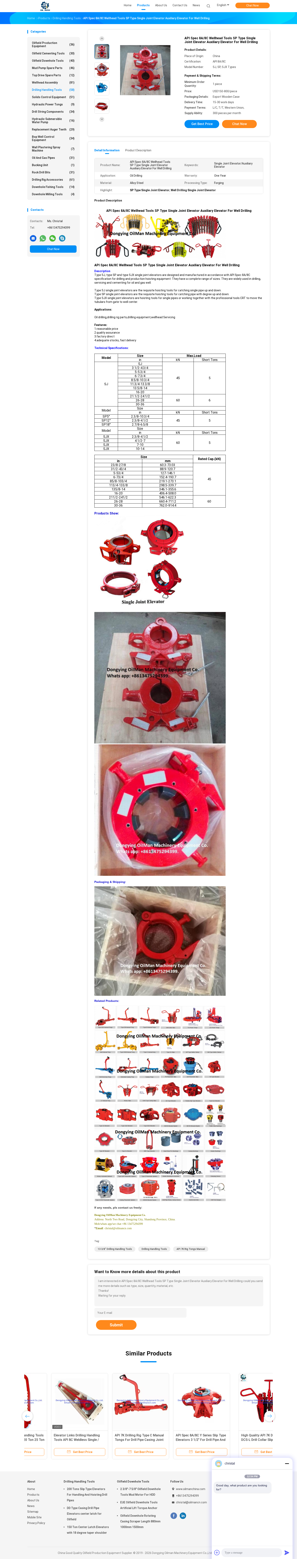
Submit (116, 1324)
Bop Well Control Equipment (53, 138)
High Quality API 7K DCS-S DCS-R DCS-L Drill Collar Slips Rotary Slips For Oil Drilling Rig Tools (54, 1439)
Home (31, 1489)
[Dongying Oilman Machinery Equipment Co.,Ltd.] (45, 6)
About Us (33, 1500)
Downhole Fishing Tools (53, 187)
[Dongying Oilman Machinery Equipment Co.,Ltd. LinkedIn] (183, 1515)
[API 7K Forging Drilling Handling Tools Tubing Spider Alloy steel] (178, 1401)
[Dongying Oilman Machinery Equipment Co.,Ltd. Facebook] (173, 1515)
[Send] (287, 1552)
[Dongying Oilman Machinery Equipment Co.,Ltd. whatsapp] (43, 238)
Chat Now (252, 5)
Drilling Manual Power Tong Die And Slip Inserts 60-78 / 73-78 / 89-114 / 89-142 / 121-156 (117, 1439)
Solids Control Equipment (53, 97)
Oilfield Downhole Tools (53, 60)
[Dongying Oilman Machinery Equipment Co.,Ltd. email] (33, 238)
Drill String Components (53, 111)
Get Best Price (202, 124)
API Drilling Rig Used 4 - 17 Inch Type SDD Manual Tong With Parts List (238, 1439)
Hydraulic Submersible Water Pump (53, 120)
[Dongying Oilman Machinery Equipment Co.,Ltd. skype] (62, 238)
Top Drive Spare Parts (53, 75)
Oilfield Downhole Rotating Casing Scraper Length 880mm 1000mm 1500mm (140, 1521)
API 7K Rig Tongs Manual (191, 1249)
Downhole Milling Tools (53, 194)
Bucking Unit (53, 165)
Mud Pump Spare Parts (53, 68)
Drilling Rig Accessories (53, 179)
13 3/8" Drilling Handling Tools (115, 1249)
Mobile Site (34, 1517)
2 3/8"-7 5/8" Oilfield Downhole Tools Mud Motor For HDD (140, 1491)
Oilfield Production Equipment (53, 44)
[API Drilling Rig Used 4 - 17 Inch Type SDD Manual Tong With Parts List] (239, 1401)
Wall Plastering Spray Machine (53, 149)
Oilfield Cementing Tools (53, 53)
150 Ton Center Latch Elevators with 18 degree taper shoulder (88, 1529)
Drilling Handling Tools (53, 89)
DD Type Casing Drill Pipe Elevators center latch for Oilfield (84, 1513)
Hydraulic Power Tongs (53, 104)
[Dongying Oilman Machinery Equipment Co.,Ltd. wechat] (52, 238)
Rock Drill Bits (53, 172)
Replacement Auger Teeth (53, 129)
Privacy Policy (36, 1523)
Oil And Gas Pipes (53, 157)
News (31, 1506)
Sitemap (32, 1511)
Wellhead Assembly (53, 82)
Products (33, 1494)
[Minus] (286, 1463)
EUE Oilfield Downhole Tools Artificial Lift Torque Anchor (139, 1505)
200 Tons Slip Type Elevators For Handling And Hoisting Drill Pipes (87, 1494)
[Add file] (217, 1552)
